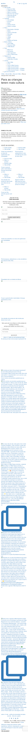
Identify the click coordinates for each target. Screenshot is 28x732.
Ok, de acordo (5, 731)
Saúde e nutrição (11, 26)
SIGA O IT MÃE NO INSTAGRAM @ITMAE (14, 337)
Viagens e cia (7, 56)
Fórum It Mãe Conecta (13, 65)
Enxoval (9, 21)
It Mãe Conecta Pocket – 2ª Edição (15, 68)
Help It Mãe (10, 62)
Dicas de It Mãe (11, 9)
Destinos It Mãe (11, 57)
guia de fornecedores (9, 71)
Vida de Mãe (7, 7)
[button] (4, 6)
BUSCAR (14, 335)
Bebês (8, 31)
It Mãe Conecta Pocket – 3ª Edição (15, 70)
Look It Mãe (10, 43)
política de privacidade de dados (17, 714)
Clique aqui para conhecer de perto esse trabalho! (13, 109)
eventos (6, 60)
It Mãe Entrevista (11, 10)
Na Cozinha (10, 51)
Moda (8, 23)
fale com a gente (16, 716)
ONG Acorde (23, 94)
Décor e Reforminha (12, 54)
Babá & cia (10, 49)
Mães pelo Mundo (11, 15)
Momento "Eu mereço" (13, 13)
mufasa (22, 722)
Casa (5, 48)
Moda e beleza (8, 42)
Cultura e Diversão (12, 32)
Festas (9, 35)
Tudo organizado (11, 53)
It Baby (9, 37)
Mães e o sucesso (11, 12)
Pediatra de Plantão (12, 40)
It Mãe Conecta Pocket (13, 67)
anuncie (9, 716)
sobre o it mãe (4, 714)
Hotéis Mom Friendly (12, 59)
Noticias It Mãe (22, 147)
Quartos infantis (11, 24)
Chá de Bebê (10, 20)
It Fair (8, 64)
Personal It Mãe (11, 45)
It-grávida (6, 18)
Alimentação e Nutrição (13, 29)
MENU (4, 3)
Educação (9, 34)
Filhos (5, 28)
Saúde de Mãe (11, 17)
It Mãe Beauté (10, 46)
